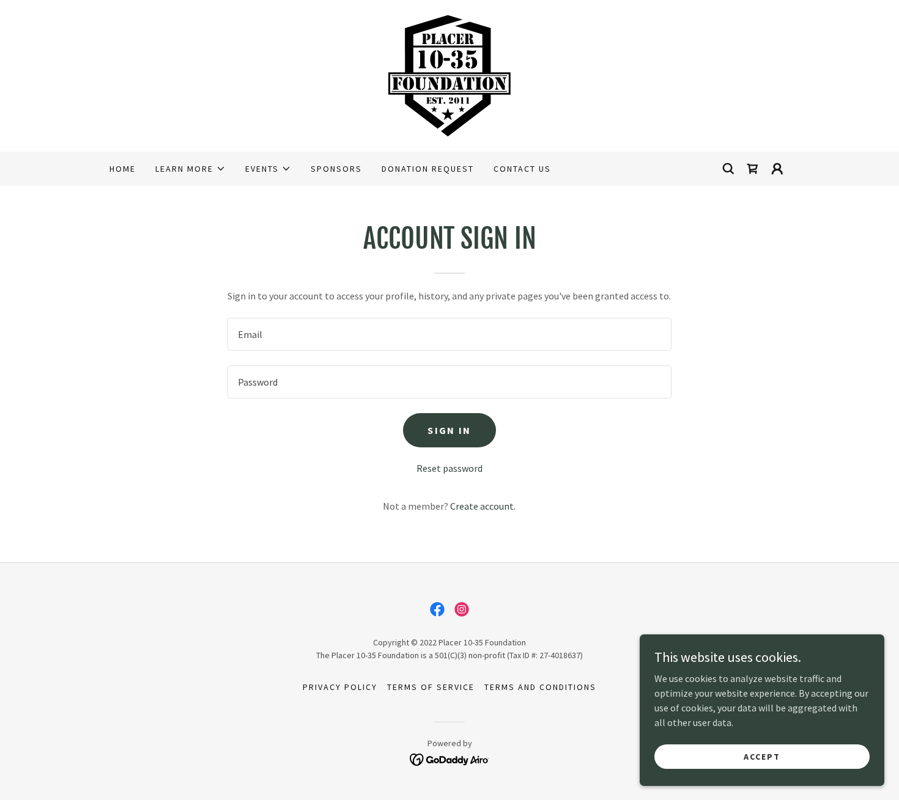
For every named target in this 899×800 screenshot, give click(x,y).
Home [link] (122, 168)
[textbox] (449, 334)
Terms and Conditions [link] (540, 686)
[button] (190, 168)
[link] (449, 74)
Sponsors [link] (336, 168)
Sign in (449, 430)
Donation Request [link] (428, 168)
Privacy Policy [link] (340, 686)
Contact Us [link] (522, 168)
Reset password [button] (449, 468)
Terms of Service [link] (431, 686)
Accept (762, 755)
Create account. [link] (483, 506)
